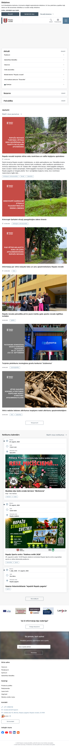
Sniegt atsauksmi (34, 627)
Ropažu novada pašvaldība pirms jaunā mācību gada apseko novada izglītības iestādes (32, 315)
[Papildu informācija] (10, 716)
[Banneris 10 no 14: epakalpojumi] (48, 611)
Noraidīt (10, 14)
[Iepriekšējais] (3, 611)
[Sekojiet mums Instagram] (10, 732)
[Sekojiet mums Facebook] (2, 732)
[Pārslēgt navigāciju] (66, 20)
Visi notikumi (34, 599)
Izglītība (13, 320)
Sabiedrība (30, 176)
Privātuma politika (6, 685)
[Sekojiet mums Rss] (18, 732)
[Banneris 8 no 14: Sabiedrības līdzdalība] (20, 611)
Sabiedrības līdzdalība (7, 675)
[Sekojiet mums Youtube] (6, 732)
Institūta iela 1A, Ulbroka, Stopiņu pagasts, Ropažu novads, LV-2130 (24, 713)
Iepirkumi (4, 673)
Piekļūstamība (5, 688)
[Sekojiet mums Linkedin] (14, 732)
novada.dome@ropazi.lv (11, 710)
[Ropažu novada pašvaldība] (8, 20)
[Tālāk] (65, 611)
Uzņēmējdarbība (15, 367)
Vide (14, 271)
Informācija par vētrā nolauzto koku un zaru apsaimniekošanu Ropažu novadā (33, 267)
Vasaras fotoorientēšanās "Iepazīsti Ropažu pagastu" (26, 586)
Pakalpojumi (5, 670)
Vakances (4, 667)
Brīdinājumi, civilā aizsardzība (10, 176)
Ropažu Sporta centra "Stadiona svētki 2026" (23, 554)
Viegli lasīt (4, 694)
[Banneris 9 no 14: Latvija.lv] (34, 611)
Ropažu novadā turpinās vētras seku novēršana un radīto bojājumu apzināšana (33, 156)
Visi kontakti (10, 721)
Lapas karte (4, 691)
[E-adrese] (5, 716)
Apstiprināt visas (29, 14)
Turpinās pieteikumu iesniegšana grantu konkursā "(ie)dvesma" (27, 363)
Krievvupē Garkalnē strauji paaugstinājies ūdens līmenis (24, 219)
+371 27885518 (8, 707)
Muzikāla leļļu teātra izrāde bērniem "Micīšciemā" (25, 491)
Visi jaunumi (34, 423)
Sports (16, 562)
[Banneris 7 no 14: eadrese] (6, 611)
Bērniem (9, 496)
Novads (22, 176)
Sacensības (9, 562)
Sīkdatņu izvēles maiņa (8, 697)
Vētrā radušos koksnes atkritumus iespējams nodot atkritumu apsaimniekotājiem (34, 410)
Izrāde (15, 496)
